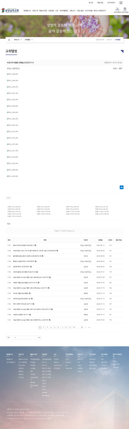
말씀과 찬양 (43, 11)
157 (110, 277)
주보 (78, 362)
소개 (67, 359)
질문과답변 (104, 362)
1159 (9, 256)
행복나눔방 (92, 368)
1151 (9, 299)
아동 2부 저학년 (46, 371)
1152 (9, 293)
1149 (9, 309)
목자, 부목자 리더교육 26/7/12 (22, 304)
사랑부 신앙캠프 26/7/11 (21, 315)
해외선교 (56, 362)
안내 (102, 359)
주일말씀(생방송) (35, 359)
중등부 (44, 380)
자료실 (79, 365)
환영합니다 (27, 11)
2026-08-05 (100, 261)
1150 (9, 304)
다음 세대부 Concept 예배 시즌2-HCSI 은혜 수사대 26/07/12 (32, 309)
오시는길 (20, 377)
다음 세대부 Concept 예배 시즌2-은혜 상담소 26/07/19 (30, 288)
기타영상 (32, 374)
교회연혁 (20, 368)
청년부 (44, 386)
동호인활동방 (93, 365)
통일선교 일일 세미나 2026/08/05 (23, 261)
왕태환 (86, 293)
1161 (9, 245)
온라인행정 (117, 12)
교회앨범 (27, 40)
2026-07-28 (100, 277)
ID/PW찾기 (111, 3)
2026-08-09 (100, 251)
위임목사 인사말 (23, 359)
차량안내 (20, 374)
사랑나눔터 (80, 11)
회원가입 (100, 3)
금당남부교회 (100, 40)
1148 (9, 315)
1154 (9, 283)
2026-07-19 (100, 288)
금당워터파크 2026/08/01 (21, 267)
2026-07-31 (100, 272)
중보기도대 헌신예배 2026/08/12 (23, 245)
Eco (67, 365)
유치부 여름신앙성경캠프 (20, 293)
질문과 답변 (116, 364)
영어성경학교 (46, 395)
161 (110, 256)
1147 (9, 320)
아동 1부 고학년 (46, 374)
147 (110, 251)
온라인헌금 (125, 12)
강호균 (86, 256)
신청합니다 (104, 365)
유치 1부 (44, 362)
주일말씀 (32, 362)
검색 (39, 337)
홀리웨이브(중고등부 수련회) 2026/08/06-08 (27, 256)
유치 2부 (44, 365)
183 (110, 288)
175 (110, 272)
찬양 (31, 371)
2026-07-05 (100, 320)
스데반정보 (49, 418)
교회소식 (72, 11)
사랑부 (44, 389)
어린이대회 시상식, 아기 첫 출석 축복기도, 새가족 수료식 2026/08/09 (34, 251)
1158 (9, 261)
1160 (9, 251)
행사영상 (32, 382)
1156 (9, 272)
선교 (56, 11)
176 (110, 309)
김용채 (86, 267)
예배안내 (20, 371)
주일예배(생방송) (47, 359)
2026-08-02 (100, 267)
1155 (9, 277)
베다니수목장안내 (99, 11)
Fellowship (69, 368)
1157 (9, 267)
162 (110, 283)
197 (110, 304)
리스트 (8, 198)
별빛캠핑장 (104, 368)
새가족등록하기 (11, 362)
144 (110, 299)
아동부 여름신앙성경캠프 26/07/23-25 (25, 283)
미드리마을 (89, 11)
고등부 (44, 383)
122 (110, 245)
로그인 (91, 3)
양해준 (86, 315)
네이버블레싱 (63, 11)
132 (110, 261)
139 (110, 293)
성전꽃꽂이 (92, 359)
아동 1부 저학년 (46, 368)
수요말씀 (32, 368)
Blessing (68, 362)
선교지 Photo (58, 365)
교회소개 (35, 11)
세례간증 (91, 362)
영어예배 (44, 392)
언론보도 (79, 371)
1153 (9, 288)
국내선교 (56, 359)
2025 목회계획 (22, 362)
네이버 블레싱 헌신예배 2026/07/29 (24, 272)
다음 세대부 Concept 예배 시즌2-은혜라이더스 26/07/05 (30, 320)
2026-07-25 (100, 283)
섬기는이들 (21, 365)
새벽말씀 (32, 365)
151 (110, 315)
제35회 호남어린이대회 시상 (22, 299)
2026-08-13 (100, 245)
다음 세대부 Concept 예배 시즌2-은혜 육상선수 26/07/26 (31, 277)
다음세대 (51, 11)
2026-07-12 (100, 304)
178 (110, 267)
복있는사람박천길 (85, 245)
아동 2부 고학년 (46, 377)
